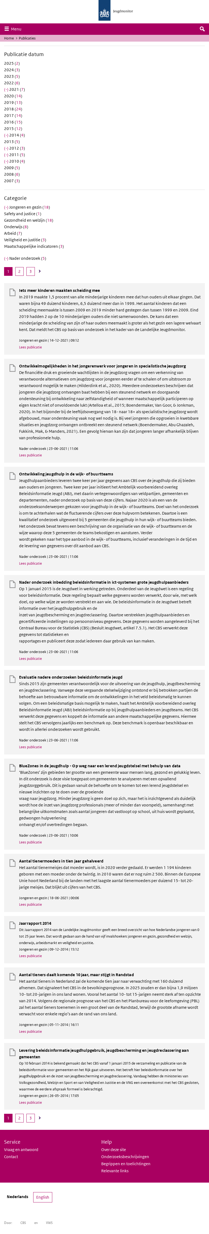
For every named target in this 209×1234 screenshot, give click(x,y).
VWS (49, 1222)
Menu (17, 29)
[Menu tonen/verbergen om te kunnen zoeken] (202, 29)
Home (9, 38)
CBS (23, 1222)
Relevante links (114, 1170)
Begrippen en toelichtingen (125, 1163)
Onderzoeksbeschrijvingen (125, 1156)
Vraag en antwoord (21, 1149)
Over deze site (113, 1149)
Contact (11, 1156)
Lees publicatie (30, 347)
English (42, 1197)
